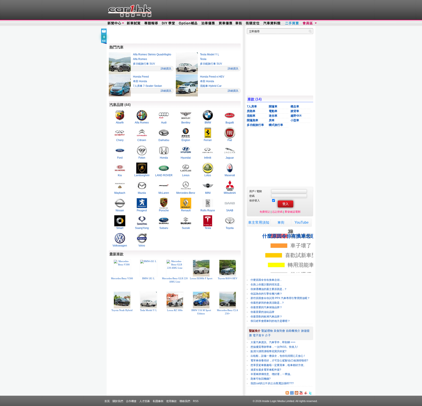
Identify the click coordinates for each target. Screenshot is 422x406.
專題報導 (151, 23)
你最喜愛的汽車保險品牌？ (266, 307)
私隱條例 (158, 401)
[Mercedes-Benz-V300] (122, 268)
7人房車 (252, 106)
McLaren (163, 192)
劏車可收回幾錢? (261, 378)
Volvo (141, 245)
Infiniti (207, 157)
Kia (120, 175)
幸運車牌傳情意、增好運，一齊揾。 (272, 374)
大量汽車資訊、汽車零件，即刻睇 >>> (273, 342)
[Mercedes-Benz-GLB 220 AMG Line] (175, 268)
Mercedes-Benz (185, 192)
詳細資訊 (166, 68)
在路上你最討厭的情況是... (266, 284)
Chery (120, 140)
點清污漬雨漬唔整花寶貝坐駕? (268, 351)
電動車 (273, 111)
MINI (208, 192)
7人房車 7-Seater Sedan (147, 85)
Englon (186, 140)
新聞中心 (114, 23)
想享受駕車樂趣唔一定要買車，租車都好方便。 (278, 365)
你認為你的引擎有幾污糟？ (266, 293)
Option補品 (188, 23)
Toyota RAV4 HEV (227, 278)
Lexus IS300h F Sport (201, 278)
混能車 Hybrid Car (211, 85)
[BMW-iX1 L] (148, 268)
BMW (208, 122)
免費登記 (265, 211)
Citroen (141, 140)
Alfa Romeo (140, 59)
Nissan (120, 210)
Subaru (163, 228)
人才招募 (144, 401)
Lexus (185, 175)
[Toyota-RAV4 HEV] (227, 268)
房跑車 (251, 111)
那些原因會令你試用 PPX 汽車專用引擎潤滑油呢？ (280, 298)
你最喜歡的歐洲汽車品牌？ (266, 316)
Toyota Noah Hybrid (122, 310)
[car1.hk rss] (287, 393)
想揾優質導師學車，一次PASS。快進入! (274, 346)
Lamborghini (141, 175)
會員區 (309, 23)
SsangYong (142, 228)
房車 (272, 120)
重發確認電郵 (292, 211)
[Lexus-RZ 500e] (175, 300)
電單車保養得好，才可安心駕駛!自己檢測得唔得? (279, 360)
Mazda (142, 192)
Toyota (230, 228)
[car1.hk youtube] (301, 393)
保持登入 (254, 200)
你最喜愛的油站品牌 (262, 312)
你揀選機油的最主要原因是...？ (269, 289)
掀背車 (295, 111)
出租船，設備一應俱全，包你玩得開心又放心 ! (278, 355)
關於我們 (118, 401)
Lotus (207, 175)
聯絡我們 (185, 401)
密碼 (252, 195)
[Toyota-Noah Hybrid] (122, 300)
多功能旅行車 (255, 125)
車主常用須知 (258, 222)
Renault (186, 210)
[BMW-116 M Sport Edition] (201, 300)
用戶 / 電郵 (255, 191)
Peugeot (142, 210)
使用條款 (171, 401)
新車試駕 (134, 23)
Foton (141, 157)
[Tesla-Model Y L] (148, 300)
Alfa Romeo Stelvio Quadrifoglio (152, 54)
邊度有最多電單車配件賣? (266, 369)
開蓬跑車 (252, 120)
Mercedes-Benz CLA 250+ (227, 312)
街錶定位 (252, 23)
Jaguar (230, 157)
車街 (280, 222)
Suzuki (186, 228)
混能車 (251, 115)
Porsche (164, 210)
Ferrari (208, 140)
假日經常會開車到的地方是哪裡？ (270, 321)
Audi (164, 122)
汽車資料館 (272, 23)
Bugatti (230, 122)
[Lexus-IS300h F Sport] (201, 268)
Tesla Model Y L (209, 54)
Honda (164, 157)
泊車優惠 (208, 23)
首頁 (107, 401)
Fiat (229, 140)
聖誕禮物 (267, 330)
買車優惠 (225, 23)
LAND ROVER (164, 175)
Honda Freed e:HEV (212, 76)
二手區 (291, 23)
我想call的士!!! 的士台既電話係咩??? (272, 383)
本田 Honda (140, 81)
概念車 (295, 106)
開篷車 (273, 106)
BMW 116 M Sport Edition (201, 312)
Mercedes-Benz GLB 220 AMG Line (175, 280)
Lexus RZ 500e (175, 310)
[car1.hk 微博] (305, 393)
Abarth (120, 122)
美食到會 (279, 330)
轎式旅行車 (276, 125)
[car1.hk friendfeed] (292, 393)
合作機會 (131, 401)
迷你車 (273, 115)
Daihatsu (163, 140)
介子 (268, 335)
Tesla (203, 59)
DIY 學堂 (168, 23)
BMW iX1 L (148, 278)
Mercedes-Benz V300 (122, 278)
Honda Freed (141, 76)
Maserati (230, 175)
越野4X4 (296, 115)
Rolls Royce (207, 210)
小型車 (295, 120)
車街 (239, 23)
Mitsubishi (230, 192)
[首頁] (129, 10)
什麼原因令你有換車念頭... (266, 279)
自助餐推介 (293, 330)
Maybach (119, 192)
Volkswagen (120, 245)
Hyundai (186, 157)
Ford (120, 157)
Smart (119, 228)
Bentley (185, 122)
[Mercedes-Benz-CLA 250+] (227, 300)
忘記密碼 (277, 211)
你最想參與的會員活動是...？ (267, 302)
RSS (195, 401)
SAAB (229, 210)
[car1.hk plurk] (296, 393)
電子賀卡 (258, 335)
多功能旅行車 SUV (144, 63)
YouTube (302, 222)
